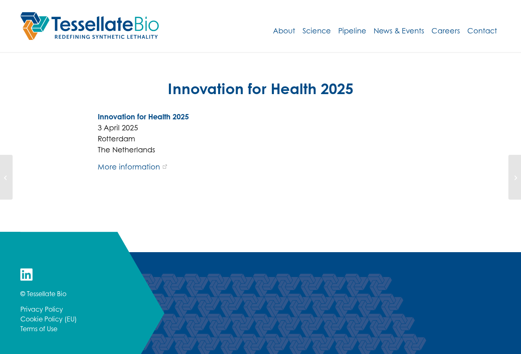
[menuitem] (284, 30)
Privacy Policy (41, 309)
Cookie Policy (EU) (48, 318)
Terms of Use (38, 328)
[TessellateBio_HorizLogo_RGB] (89, 26)
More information (129, 166)
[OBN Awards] (6, 177)
